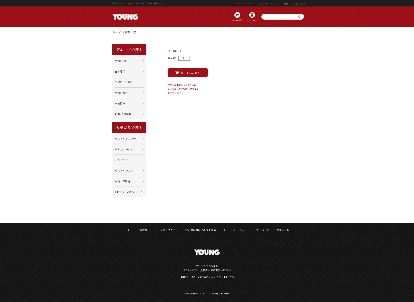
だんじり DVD (123, 149)
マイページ (262, 230)
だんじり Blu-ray (125, 138)
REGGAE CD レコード (128, 192)
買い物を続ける (175, 93)
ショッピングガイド (245, 3)
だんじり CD (122, 160)
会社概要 (283, 3)
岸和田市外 (121, 92)
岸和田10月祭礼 (124, 82)
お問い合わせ (299, 3)
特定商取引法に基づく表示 (200, 230)
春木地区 (120, 71)
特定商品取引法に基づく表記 (182, 85)
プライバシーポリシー (236, 230)
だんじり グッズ (124, 170)
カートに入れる (190, 73)
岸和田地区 (121, 60)
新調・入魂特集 (123, 114)
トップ (117, 32)
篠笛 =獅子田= (123, 181)
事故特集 (120, 103)
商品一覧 (130, 32)
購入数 (172, 58)
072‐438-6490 (199, 277)
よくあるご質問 (267, 3)
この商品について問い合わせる (183, 89)
